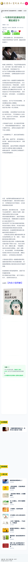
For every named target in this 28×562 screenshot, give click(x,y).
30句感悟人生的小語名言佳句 (17, 515)
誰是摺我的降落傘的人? (16, 480)
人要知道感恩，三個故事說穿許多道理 (17, 487)
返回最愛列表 (12, 11)
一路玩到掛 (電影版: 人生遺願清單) (17, 494)
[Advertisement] (14, 173)
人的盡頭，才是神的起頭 (16, 509)
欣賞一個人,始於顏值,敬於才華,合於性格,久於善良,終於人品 (17, 544)
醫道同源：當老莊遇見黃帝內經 (17, 536)
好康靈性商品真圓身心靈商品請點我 (14, 375)
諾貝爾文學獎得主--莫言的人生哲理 (18, 529)
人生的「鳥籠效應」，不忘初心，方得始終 (17, 522)
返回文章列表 (5, 11)
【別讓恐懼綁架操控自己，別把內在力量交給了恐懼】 (17, 429)
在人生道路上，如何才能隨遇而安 (17, 501)
